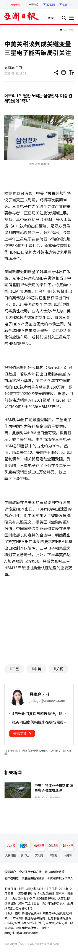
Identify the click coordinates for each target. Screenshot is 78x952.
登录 (51, 18)
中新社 (53, 855)
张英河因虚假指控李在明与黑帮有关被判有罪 (39, 722)
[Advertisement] (40, 618)
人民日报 (10, 855)
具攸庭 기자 (13, 67)
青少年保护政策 (54, 871)
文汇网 (39, 855)
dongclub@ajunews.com (21, 932)
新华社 (25, 855)
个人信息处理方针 (30, 871)
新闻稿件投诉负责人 (60, 878)
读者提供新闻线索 (33, 878)
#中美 (36, 668)
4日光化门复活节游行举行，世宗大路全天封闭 (39, 713)
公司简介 (10, 871)
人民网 (68, 855)
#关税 (58, 668)
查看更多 (20, 733)
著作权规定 (11, 878)
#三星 (14, 668)
